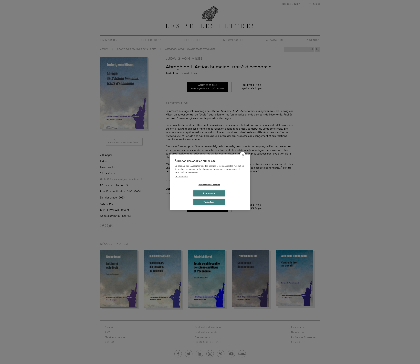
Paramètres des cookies (209, 185)
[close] (242, 154)
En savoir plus (181, 176)
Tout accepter (209, 193)
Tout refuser (209, 202)
